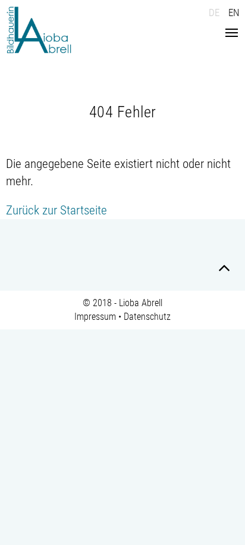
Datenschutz (147, 316)
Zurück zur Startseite (56, 210)
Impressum (95, 316)
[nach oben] (224, 270)
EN (233, 12)
